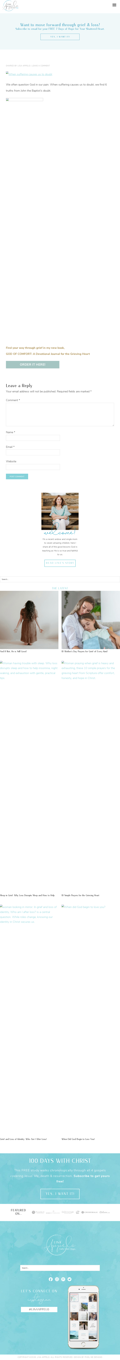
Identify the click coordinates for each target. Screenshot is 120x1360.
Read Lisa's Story (60, 563)
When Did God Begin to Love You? (78, 1139)
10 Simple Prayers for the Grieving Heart (80, 895)
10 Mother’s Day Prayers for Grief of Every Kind (84, 651)
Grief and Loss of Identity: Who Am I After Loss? (23, 1139)
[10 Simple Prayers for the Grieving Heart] (91, 678)
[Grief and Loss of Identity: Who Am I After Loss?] (29, 922)
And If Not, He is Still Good (13, 651)
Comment (13, 400)
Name (10, 432)
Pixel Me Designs (93, 1357)
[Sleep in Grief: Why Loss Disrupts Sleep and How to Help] (29, 678)
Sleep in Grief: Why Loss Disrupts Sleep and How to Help (27, 895)
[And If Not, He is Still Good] (29, 647)
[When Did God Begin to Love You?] (91, 907)
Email (10, 447)
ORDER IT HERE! (32, 364)
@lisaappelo (39, 1309)
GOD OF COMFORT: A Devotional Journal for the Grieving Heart (48, 354)
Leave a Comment (41, 66)
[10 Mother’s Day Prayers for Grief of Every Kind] (91, 647)
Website (11, 461)
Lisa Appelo (10, 2)
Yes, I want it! (60, 37)
